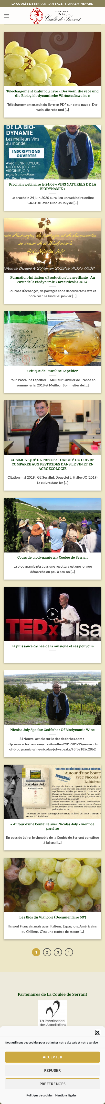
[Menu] (7, 16)
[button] (97, 1032)
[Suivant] (69, 952)
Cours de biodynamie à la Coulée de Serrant (52, 557)
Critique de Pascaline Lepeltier (52, 371)
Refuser (52, 1070)
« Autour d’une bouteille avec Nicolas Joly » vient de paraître (52, 826)
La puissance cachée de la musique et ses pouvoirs (52, 646)
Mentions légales (65, 1095)
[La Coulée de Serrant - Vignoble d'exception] (55, 15)
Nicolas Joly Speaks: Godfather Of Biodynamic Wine (52, 730)
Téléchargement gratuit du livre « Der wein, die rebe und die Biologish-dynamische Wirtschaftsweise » (52, 93)
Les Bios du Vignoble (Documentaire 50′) (52, 917)
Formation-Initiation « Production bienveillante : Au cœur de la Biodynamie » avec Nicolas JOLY (52, 280)
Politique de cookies (39, 1095)
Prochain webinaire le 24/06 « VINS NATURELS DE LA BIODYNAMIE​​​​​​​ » (52, 187)
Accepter (53, 1057)
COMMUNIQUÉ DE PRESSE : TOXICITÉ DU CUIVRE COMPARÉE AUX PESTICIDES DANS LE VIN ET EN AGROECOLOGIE (52, 464)
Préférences (53, 1084)
